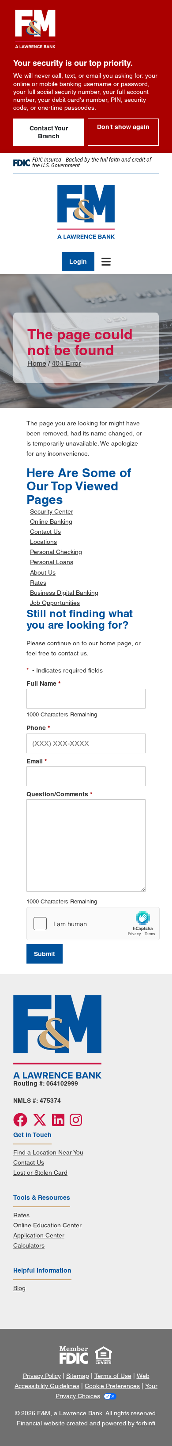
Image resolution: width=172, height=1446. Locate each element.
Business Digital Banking (64, 592)
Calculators (29, 1245)
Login (78, 262)
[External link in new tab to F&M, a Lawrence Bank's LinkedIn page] (61, 1123)
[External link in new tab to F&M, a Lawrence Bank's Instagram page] (78, 1123)
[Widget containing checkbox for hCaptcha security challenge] (93, 923)
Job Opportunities (55, 602)
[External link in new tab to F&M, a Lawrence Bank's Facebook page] (23, 1123)
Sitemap (77, 1375)
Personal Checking (56, 551)
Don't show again (123, 127)
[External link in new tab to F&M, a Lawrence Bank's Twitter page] (42, 1123)
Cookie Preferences (112, 1385)
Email (36, 761)
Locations (43, 541)
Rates (38, 582)
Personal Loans (51, 561)
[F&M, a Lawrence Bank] (86, 211)
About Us (43, 572)
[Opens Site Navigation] (102, 261)
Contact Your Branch (49, 132)
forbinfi (145, 1423)
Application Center (38, 1235)
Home (36, 363)
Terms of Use (112, 1375)
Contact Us (45, 531)
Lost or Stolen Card (40, 1172)
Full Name (43, 683)
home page (115, 643)
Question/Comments (59, 794)
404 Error (66, 363)
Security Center (51, 511)
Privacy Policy (42, 1375)
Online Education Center (47, 1225)
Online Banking (51, 521)
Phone (38, 728)
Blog (19, 1287)
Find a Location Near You (48, 1152)
